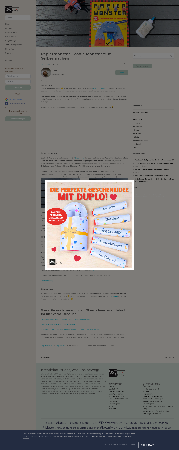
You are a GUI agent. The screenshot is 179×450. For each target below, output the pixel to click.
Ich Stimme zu (147, 445)
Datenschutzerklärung (42, 436)
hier (91, 436)
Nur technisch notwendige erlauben (120, 445)
